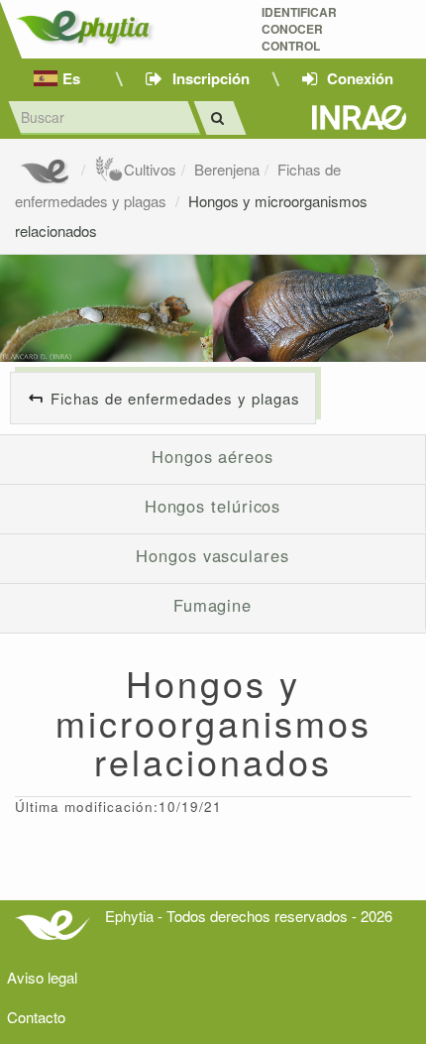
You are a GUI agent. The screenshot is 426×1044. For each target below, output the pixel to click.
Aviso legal (42, 977)
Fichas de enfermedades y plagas (175, 398)
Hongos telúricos (213, 506)
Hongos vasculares (212, 555)
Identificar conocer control (299, 29)
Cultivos (150, 169)
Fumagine (212, 605)
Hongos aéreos (212, 456)
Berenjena (227, 169)
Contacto (36, 1016)
